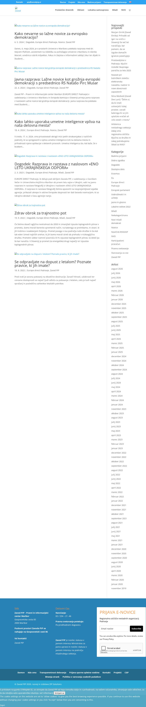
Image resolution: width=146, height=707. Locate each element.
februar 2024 (117, 400)
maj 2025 (115, 334)
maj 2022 (115, 483)
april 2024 (116, 391)
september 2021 (119, 518)
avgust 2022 (117, 470)
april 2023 (116, 435)
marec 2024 (116, 395)
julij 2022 (115, 474)
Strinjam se (59, 693)
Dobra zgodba (118, 160)
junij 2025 (116, 330)
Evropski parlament (120, 190)
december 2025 (118, 304)
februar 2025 (117, 347)
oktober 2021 (117, 514)
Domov (21, 673)
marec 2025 (116, 343)
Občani (80, 10)
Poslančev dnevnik (64, 10)
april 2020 (116, 571)
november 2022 (118, 457)
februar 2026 (117, 295)
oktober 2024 (117, 365)
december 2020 (118, 549)
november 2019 (118, 588)
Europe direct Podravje (46, 42)
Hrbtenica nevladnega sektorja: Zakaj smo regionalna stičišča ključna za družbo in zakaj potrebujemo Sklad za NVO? (121, 134)
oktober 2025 (117, 312)
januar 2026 (117, 299)
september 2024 (119, 369)
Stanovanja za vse (119, 252)
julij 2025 (115, 325)
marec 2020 (116, 575)
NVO (123, 10)
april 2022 (116, 487)
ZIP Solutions (55, 684)
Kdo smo (81, 2)
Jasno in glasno (118, 202)
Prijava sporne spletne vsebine (84, 673)
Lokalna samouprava (98, 10)
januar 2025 (117, 352)
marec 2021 (116, 540)
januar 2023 (117, 448)
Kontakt (19, 2)
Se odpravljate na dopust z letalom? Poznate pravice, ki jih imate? (53, 263)
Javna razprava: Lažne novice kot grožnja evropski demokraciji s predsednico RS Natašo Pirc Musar (57, 81)
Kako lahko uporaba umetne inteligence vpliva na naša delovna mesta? (57, 123)
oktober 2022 (117, 461)
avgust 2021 (117, 522)
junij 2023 (116, 426)
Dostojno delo (117, 169)
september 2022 (119, 465)
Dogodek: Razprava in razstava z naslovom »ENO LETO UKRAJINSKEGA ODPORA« (56, 165)
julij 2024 (115, 378)
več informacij (46, 693)
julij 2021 (115, 527)
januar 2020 (117, 584)
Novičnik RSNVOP (119, 232)
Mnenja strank (52, 677)
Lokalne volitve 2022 (120, 206)
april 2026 (116, 286)
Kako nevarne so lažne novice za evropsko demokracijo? (51, 35)
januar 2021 (117, 544)
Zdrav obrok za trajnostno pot (40, 213)
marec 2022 (116, 492)
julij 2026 (115, 273)
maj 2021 (115, 536)
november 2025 (118, 308)
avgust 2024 (117, 373)
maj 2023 (115, 430)
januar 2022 (117, 500)
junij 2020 (116, 566)
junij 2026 (116, 277)
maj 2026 (115, 282)
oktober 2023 (117, 413)
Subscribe (136, 628)
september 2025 (119, 317)
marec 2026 (116, 290)
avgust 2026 (117, 268)
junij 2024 (116, 382)
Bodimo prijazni (94, 2)
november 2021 (118, 509)
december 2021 (118, 505)
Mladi (115, 10)
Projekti (71, 2)
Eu (112, 178)
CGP (127, 673)
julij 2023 (115, 422)
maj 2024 (115, 387)
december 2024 (118, 356)
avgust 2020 (117, 562)
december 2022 (118, 452)
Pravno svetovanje (120, 248)
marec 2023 (116, 439)
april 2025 (116, 339)
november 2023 (118, 409)
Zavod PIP (70, 42)
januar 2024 (117, 404)
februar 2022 (117, 496)
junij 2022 (116, 479)
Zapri (2, 705)
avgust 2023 (117, 417)
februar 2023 (117, 444)
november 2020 (118, 553)
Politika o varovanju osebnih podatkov (82, 677)
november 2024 (118, 360)
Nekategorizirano (119, 215)
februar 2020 (117, 579)
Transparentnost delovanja (115, 2)
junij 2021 (116, 531)
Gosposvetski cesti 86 (37, 631)
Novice (63, 2)
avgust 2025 (117, 321)
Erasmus (115, 173)
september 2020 (119, 557)
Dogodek (30, 42)
